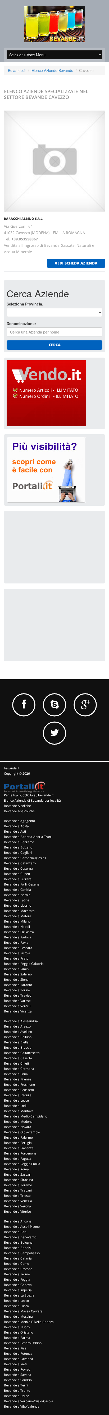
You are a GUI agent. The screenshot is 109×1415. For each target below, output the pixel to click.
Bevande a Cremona (19, 1068)
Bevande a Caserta (18, 1058)
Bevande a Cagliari (18, 852)
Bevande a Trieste (17, 1195)
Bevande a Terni (16, 1385)
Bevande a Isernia (17, 895)
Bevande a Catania (18, 1258)
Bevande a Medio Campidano (25, 1116)
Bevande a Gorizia (17, 889)
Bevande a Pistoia (17, 953)
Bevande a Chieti (16, 1063)
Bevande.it (17, 70)
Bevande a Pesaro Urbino (23, 1343)
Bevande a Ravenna (18, 1359)
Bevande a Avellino (18, 1031)
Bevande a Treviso (17, 995)
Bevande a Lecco (16, 1300)
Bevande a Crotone (18, 1269)
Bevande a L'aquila (17, 1095)
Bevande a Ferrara (17, 879)
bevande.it (11, 768)
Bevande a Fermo (17, 1274)
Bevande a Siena (16, 979)
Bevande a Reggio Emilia (22, 1164)
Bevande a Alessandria (21, 1021)
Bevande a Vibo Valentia (21, 1406)
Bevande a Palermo (18, 1137)
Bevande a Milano (17, 921)
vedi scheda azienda (76, 263)
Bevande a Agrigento (19, 821)
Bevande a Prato (16, 958)
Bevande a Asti (15, 831)
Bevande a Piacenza (19, 1148)
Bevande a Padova (17, 937)
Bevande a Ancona (17, 1221)
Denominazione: (21, 323)
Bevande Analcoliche (19, 811)
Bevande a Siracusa (18, 1179)
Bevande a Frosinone (19, 1084)
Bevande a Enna (16, 1074)
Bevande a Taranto (18, 985)
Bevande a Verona (17, 1206)
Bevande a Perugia (18, 1142)
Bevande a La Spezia (19, 1295)
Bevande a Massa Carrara (23, 1311)
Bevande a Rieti (15, 1364)
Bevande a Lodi (15, 1105)
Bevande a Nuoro (17, 1327)
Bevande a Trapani (18, 1190)
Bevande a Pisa (15, 1348)
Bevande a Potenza (18, 1353)
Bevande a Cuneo (17, 873)
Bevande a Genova (18, 1284)
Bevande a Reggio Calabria (24, 963)
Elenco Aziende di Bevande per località (32, 800)
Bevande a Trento (17, 1390)
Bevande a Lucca (16, 1306)
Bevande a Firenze (17, 1079)
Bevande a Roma (16, 1169)
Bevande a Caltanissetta (22, 1053)
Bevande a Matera (17, 916)
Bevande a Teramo (18, 1185)
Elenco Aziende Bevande (52, 70)
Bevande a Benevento (20, 1237)
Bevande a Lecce (16, 1100)
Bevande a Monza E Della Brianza (29, 1322)
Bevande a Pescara (18, 948)
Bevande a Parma (17, 1337)
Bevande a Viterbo (17, 1211)
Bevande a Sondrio (18, 1380)
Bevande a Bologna (18, 1242)
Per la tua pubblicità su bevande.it (28, 795)
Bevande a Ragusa (17, 1158)
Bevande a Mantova (18, 1111)
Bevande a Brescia (17, 1047)
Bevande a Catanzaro (20, 863)
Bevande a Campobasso (22, 1253)
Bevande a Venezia (18, 1201)
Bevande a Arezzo (17, 1026)
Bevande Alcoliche (17, 806)
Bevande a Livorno (17, 905)
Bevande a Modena (18, 1121)
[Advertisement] (46, 547)
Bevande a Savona (17, 1374)
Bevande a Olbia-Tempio (22, 1132)
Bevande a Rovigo (17, 1369)
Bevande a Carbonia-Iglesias (25, 858)
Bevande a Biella (16, 1042)
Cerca (55, 344)
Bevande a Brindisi (17, 1247)
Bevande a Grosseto (19, 1090)
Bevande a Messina (18, 1316)
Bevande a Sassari (17, 1174)
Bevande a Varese (17, 1000)
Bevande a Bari (15, 1232)
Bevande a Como (16, 1263)
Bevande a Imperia (18, 1290)
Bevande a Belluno (17, 1037)
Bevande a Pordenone (20, 1153)
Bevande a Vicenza (18, 1011)
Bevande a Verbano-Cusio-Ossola (28, 1401)
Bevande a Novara (17, 1127)
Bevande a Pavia (16, 942)
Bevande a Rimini (16, 969)
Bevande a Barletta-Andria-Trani (28, 836)
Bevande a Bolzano (18, 847)
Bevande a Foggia (17, 1279)
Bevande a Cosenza (18, 868)
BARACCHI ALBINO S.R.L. (23, 218)
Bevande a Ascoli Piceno (22, 1226)
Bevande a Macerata (19, 911)
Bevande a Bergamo (19, 842)
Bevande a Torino (17, 990)
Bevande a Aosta (16, 826)
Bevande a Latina (16, 900)
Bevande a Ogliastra (19, 932)
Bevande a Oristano (18, 1332)
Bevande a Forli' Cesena (21, 884)
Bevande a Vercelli (17, 1006)
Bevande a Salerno (18, 974)
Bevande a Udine (16, 1396)
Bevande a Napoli (17, 926)
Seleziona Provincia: (25, 304)
